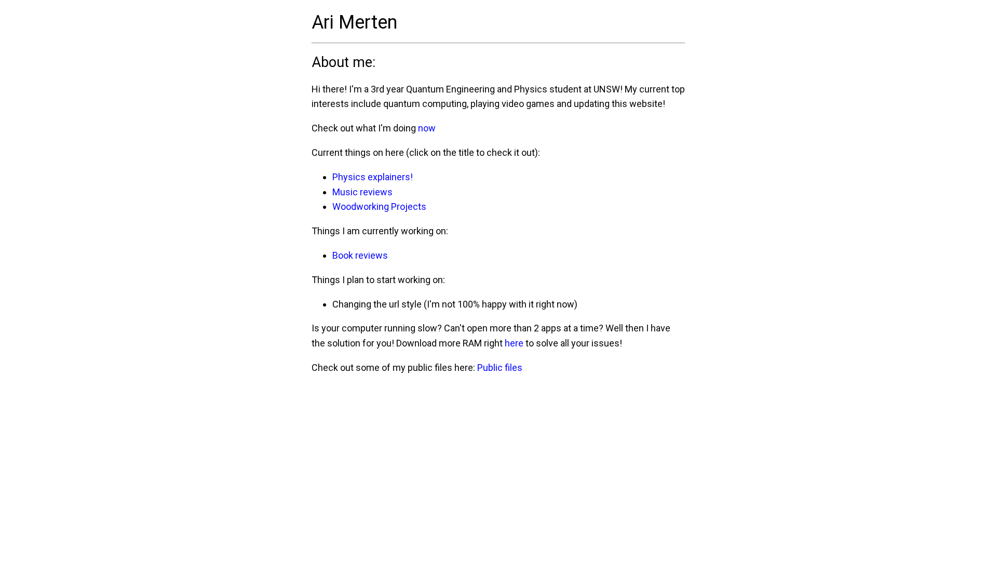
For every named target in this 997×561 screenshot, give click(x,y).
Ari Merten (354, 22)
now (427, 128)
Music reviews (362, 191)
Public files (499, 367)
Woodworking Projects (379, 206)
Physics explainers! (372, 176)
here (514, 343)
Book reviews (360, 255)
